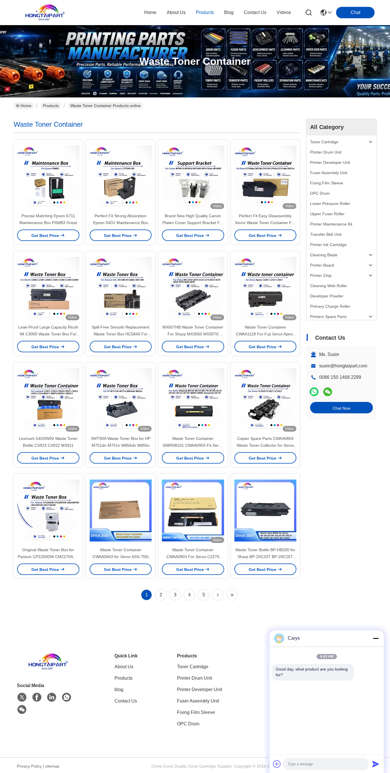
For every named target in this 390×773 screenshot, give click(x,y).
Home (150, 12)
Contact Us (125, 700)
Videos (284, 12)
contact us (255, 12)
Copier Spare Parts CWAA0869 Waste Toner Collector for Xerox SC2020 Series (265, 445)
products (205, 12)
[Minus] (375, 638)
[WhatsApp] (314, 391)
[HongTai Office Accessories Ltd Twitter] (22, 697)
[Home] (48, 668)
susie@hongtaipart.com (343, 365)
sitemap (52, 766)
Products (51, 105)
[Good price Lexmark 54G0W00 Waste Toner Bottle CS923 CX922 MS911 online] (48, 399)
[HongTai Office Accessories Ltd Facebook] (37, 697)
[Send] (375, 764)
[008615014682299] (66, 697)
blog (229, 12)
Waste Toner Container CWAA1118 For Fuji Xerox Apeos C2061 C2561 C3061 (265, 334)
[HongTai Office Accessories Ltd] (45, 12)
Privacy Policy (29, 766)
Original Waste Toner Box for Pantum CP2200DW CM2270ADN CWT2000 (48, 556)
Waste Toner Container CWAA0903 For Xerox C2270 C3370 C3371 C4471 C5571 (192, 556)
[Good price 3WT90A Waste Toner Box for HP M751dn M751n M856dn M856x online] (121, 399)
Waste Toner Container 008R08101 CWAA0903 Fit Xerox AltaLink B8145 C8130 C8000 (193, 445)
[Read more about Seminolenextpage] (218, 595)
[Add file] (277, 764)
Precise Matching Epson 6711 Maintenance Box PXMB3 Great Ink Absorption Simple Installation (48, 223)
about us (176, 12)
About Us (123, 666)
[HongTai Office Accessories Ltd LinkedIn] (52, 697)
